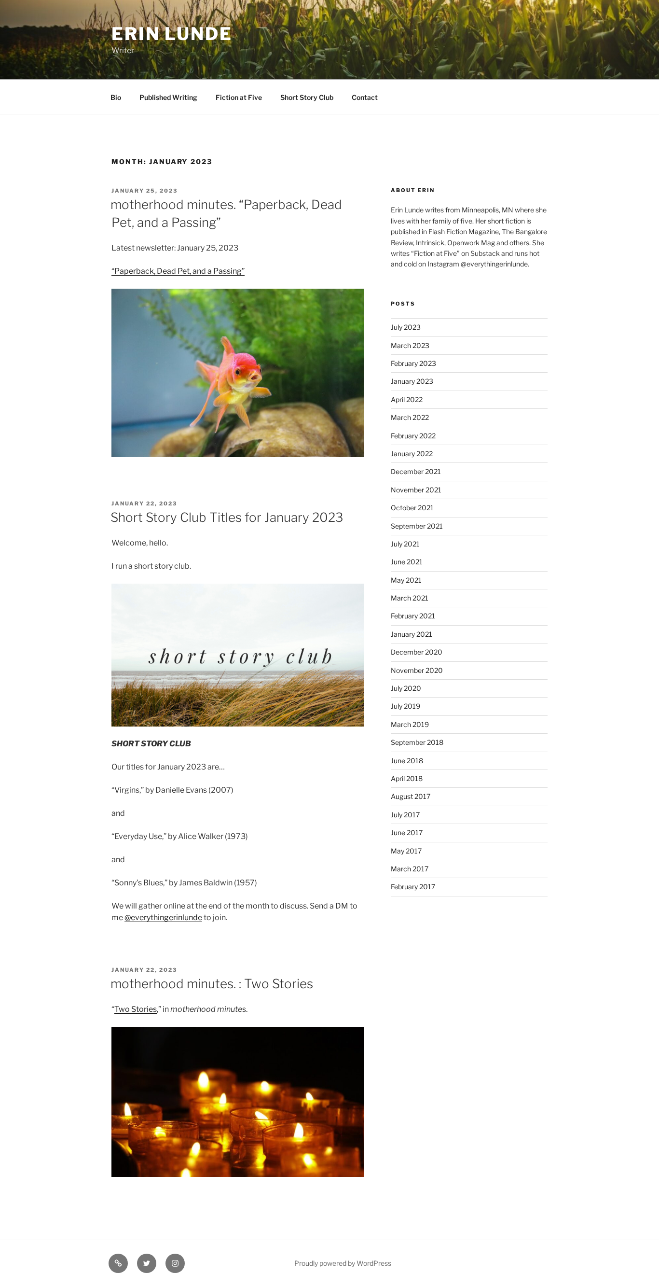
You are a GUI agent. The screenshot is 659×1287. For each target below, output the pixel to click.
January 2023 (412, 381)
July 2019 (405, 706)
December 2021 (416, 471)
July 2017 (405, 815)
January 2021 (411, 634)
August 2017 (410, 796)
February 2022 (413, 436)
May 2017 (406, 851)
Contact (365, 97)
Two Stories (135, 1009)
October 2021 (412, 508)
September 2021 (417, 526)
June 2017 (407, 832)
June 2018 (407, 760)
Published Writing (168, 97)
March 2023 (410, 345)
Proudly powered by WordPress (342, 1263)
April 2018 (407, 778)
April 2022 (407, 399)
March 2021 (409, 598)
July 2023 (406, 327)
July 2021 (405, 544)
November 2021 (416, 490)
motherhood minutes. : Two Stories (211, 983)
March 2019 (410, 724)
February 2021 (413, 616)
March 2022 (410, 417)
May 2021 (406, 580)
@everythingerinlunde (163, 917)
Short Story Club (306, 97)
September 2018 (417, 742)
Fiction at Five (239, 97)
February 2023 (413, 363)
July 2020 (406, 688)
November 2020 (417, 670)
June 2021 (407, 562)
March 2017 (409, 869)
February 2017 (413, 886)
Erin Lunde (172, 33)
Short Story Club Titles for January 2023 (226, 517)
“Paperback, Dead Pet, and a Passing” (178, 271)
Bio (115, 97)
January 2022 (412, 453)
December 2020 (416, 652)
